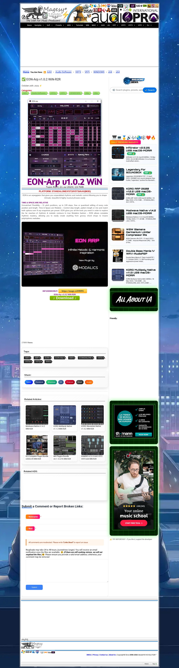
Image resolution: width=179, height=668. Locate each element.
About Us (112, 655)
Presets (59, 25)
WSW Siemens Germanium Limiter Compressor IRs (138, 232)
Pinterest (70, 382)
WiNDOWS (98, 72)
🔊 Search (150, 90)
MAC (94, 25)
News (29, 25)
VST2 (123, 25)
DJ (148, 25)
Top (154, 664)
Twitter (28, 382)
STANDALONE (85, 358)
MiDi (69, 25)
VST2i (27, 362)
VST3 (130, 25)
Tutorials (79, 25)
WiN (87, 25)
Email (80, 382)
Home (147, 664)
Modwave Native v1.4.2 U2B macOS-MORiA (141, 212)
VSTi (140, 25)
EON (47, 358)
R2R (71, 358)
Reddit (88, 382)
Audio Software (63, 72)
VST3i (38, 362)
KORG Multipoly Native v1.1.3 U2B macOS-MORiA (141, 272)
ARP (37, 358)
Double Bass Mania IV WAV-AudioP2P (140, 252)
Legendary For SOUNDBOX (138, 171)
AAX (103, 25)
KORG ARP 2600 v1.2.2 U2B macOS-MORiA (139, 191)
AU (108, 25)
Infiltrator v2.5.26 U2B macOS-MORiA (139, 150)
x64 (110, 72)
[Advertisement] (89, 46)
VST (114, 25)
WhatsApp (51, 382)
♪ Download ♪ (64, 298)
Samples (37, 25)
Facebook (39, 382)
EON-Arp (59, 358)
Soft (48, 25)
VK (61, 382)
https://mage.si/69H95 (73, 291)
